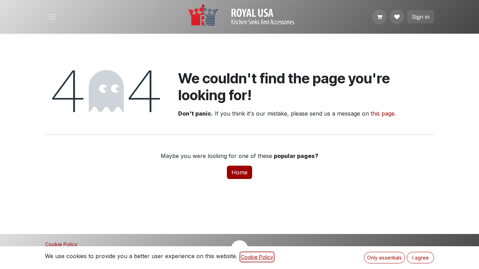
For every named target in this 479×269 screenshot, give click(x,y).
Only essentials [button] (384, 258)
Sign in (421, 16)
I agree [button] (420, 258)
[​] (397, 16)
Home (239, 172)
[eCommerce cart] (379, 16)
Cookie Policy (61, 244)
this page (382, 113)
